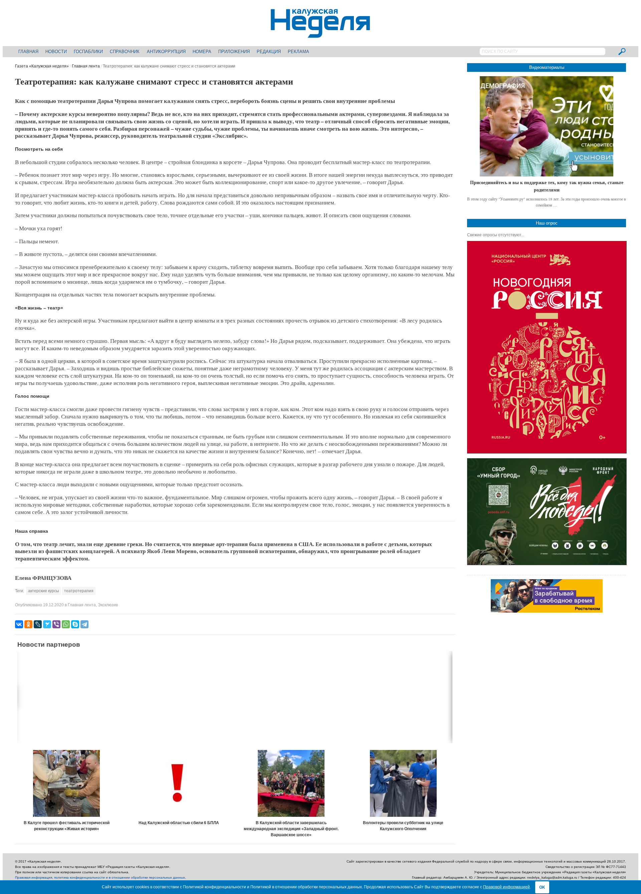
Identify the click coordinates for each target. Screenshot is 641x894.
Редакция (269, 51)
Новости (56, 51)
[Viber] (56, 624)
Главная (28, 51)
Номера (202, 51)
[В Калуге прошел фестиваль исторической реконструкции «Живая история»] (67, 783)
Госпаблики (88, 51)
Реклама (298, 51)
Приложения (234, 51)
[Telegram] (84, 624)
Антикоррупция (166, 51)
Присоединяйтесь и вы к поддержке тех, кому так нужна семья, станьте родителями (546, 186)
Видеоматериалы (546, 67)
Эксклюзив (108, 605)
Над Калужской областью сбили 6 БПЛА (179, 822)
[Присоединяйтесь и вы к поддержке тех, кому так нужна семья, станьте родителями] (546, 126)
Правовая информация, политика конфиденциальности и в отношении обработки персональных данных (100, 877)
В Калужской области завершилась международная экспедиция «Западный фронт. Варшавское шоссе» (291, 828)
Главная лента (86, 66)
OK (542, 887)
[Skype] (75, 624)
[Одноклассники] (28, 624)
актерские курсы (43, 591)
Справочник (125, 51)
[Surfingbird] (47, 624)
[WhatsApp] (66, 624)
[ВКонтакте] (19, 624)
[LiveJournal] (38, 624)
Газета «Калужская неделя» (42, 66)
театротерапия (78, 591)
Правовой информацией (506, 887)
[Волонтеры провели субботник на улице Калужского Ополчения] (403, 783)
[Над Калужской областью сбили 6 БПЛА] (179, 783)
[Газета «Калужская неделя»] (320, 34)
